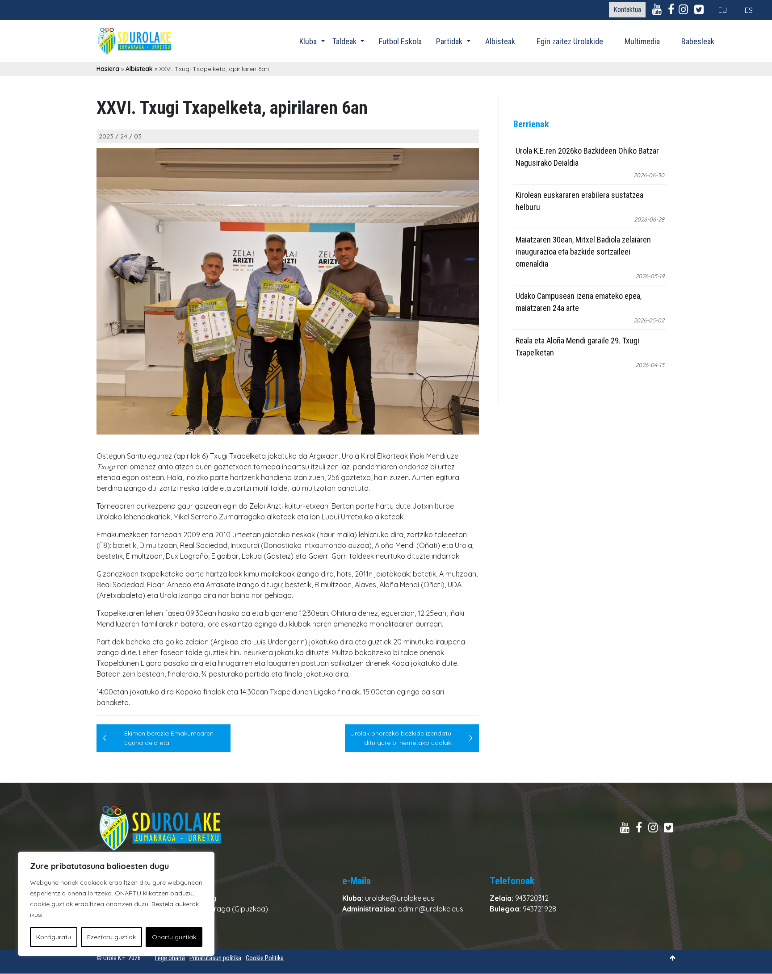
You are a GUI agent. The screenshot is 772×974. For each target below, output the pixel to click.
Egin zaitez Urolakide (570, 41)
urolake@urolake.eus (399, 898)
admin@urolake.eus (430, 908)
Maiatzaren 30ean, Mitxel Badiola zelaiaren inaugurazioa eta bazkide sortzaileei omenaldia (583, 251)
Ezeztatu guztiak (111, 937)
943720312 (532, 898)
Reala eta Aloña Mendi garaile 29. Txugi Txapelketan (577, 346)
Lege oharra (170, 957)
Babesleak (697, 41)
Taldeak (345, 41)
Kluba (309, 41)
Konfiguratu (53, 937)
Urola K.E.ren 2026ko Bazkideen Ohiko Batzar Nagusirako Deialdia (587, 156)
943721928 (539, 908)
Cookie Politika (265, 957)
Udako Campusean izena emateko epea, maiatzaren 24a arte (579, 302)
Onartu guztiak (174, 937)
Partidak (450, 41)
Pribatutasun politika (215, 957)
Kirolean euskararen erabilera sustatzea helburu (579, 201)
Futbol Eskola (400, 41)
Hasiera (107, 69)
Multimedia (642, 41)
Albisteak (500, 41)
